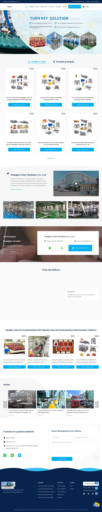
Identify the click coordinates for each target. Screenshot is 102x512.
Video (37, 6)
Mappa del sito (60, 494)
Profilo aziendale (61, 486)
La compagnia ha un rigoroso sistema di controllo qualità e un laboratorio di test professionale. (81, 295)
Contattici (58, 6)
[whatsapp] (7, 456)
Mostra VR (44, 6)
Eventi (65, 6)
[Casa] (9, 6)
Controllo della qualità (62, 492)
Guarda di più (51, 158)
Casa (26, 6)
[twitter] (96, 488)
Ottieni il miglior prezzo (19, 104)
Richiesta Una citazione (75, 6)
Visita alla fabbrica (61, 488)
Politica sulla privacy (19, 509)
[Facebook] (96, 483)
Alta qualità (71, 291)
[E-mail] (21, 456)
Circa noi (51, 6)
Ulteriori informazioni (17, 189)
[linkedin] (96, 493)
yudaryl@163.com (10, 441)
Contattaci (13, 251)
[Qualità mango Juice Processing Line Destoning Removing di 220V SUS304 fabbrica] (51, 82)
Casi (71, 486)
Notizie (71, 488)
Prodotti (31, 6)
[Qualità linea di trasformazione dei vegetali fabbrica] (51, 32)
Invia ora (61, 459)
